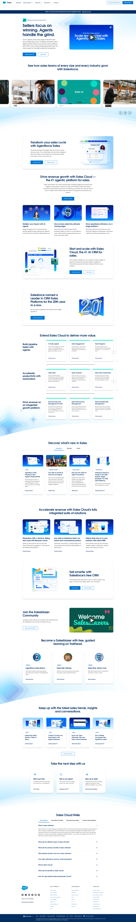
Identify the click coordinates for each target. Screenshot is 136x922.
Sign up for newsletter (91, 789)
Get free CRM (88, 588)
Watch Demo (28, 54)
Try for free (43, 54)
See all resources (68, 754)
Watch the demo (76, 743)
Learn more (75, 588)
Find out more (37, 162)
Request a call (63, 789)
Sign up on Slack (29, 628)
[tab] (58, 448)
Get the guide (52, 743)
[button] (26, 93)
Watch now (50, 162)
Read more (75, 490)
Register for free (86, 11)
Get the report (37, 317)
